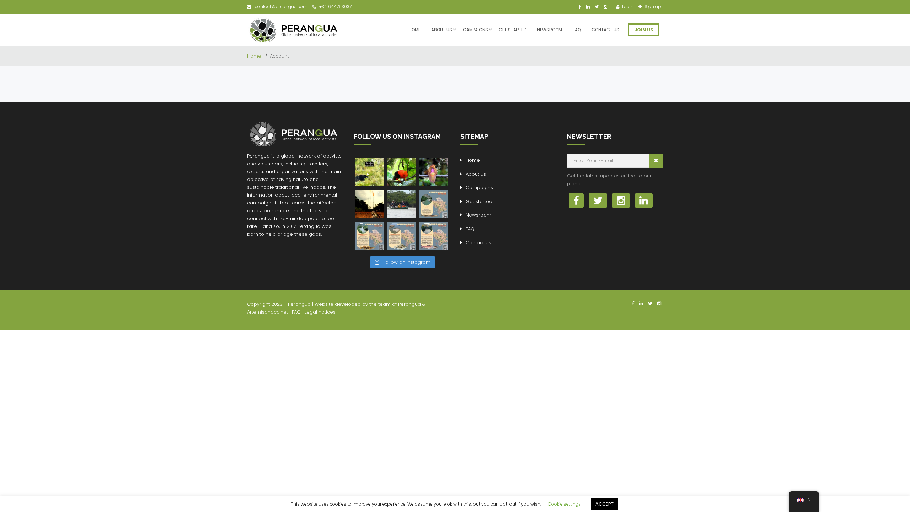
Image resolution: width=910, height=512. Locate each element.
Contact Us (605, 30)
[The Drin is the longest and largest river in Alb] (433, 204)
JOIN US (644, 30)
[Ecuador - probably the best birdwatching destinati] (401, 172)
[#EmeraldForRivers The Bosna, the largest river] (433, 236)
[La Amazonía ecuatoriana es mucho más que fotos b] (369, 204)
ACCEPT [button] (604, 504)
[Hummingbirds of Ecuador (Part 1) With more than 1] (433, 172)
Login (627, 7)
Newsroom (549, 30)
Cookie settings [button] (564, 504)
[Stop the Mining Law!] (369, 172)
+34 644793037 (335, 7)
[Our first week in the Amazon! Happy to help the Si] (401, 204)
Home (415, 30)
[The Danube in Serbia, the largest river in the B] (401, 236)
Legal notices (320, 312)
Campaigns (475, 30)
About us (441, 30)
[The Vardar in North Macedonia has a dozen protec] (369, 236)
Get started (512, 30)
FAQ (577, 30)
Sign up (652, 7)
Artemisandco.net (267, 312)
